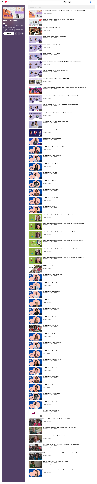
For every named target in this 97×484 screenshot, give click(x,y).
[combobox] (46, 2)
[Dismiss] (93, 7)
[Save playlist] (16, 33)
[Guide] (2, 2)
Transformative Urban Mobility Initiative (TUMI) (50, 12)
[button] (13, 13)
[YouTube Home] (8, 2)
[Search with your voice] (69, 2)
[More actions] (22, 33)
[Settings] (87, 2)
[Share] (19, 33)
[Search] (65, 2)
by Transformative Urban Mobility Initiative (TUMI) (14, 25)
